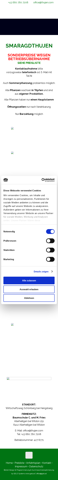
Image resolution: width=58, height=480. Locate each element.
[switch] (50, 240)
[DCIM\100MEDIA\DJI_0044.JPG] (29, 311)
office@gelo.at (41, 474)
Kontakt (46, 462)
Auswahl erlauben (29, 289)
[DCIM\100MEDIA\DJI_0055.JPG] (29, 335)
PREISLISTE (33, 62)
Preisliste (19, 462)
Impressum (21, 466)
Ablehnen (29, 298)
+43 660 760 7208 (18, 2)
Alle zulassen (29, 280)
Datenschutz (36, 466)
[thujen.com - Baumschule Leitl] (29, 11)
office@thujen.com (43, 2)
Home (9, 462)
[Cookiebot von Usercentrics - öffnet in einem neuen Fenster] (42, 180)
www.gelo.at (30, 474)
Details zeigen (41, 271)
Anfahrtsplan (33, 462)
